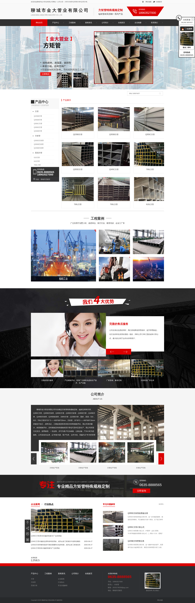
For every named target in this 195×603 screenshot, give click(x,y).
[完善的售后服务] (68, 334)
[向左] (112, 352)
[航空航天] (114, 242)
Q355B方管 (38, 120)
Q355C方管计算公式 (136, 541)
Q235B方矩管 (39, 148)
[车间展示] (148, 242)
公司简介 (105, 23)
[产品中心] (27, 540)
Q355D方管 (38, 127)
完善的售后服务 (118, 323)
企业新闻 (35, 504)
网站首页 (39, 23)
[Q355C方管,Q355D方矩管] (97, 57)
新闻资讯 (88, 23)
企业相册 (138, 23)
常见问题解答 (109, 504)
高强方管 (38, 153)
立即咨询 (141, 491)
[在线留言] (27, 534)
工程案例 (72, 23)
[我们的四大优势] (97, 305)
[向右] (124, 352)
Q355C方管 (38, 123)
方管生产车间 (54, 468)
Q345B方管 (38, 131)
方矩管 (37, 136)
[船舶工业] (63, 255)
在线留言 (159, 2)
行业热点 (48, 504)
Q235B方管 (38, 116)
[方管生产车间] (54, 462)
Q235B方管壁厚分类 (136, 513)
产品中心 (55, 23)
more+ (161, 504)
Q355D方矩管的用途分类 (138, 527)
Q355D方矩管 (39, 140)
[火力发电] (148, 269)
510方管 (37, 157)
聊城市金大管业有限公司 (60, 10)
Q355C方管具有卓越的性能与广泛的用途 (46, 536)
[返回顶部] (27, 522)
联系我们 (154, 23)
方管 (37, 111)
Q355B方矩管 (39, 144)
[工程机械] (114, 269)
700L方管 (37, 165)
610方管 (37, 161)
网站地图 (148, 2)
